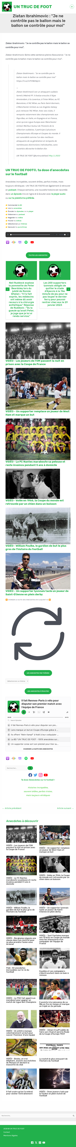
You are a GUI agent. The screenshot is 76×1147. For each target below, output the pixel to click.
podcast (12, 190)
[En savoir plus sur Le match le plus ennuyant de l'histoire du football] (54, 1047)
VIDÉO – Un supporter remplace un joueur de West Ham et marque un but (54, 850)
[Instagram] (40, 1142)
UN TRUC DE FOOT (33, 6)
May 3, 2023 (54, 155)
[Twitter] (36, 1142)
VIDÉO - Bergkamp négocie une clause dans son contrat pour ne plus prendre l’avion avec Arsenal (21, 941)
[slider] (30, 235)
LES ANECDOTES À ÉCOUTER (38, 691)
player (31, 211)
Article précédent (11, 808)
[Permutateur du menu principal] (72, 7)
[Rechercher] (30, 768)
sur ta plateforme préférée (21, 198)
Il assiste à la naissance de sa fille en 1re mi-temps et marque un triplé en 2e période (54, 1004)
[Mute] (56, 234)
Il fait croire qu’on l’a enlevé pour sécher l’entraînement (19, 1092)
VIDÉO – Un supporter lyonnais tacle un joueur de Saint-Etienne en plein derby (53, 910)
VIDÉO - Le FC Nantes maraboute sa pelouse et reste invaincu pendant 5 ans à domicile (21, 881)
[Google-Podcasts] (15, 242)
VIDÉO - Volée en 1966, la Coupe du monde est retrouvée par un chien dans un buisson (54, 877)
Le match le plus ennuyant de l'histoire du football (53, 1060)
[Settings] (67, 234)
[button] (30, 768)
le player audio (58, 194)
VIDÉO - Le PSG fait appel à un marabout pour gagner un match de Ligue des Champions (21, 1000)
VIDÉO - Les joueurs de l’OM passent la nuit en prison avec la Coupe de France (20, 847)
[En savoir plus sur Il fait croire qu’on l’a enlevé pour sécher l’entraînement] (21, 1079)
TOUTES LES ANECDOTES (38, 255)
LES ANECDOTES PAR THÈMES (38, 673)
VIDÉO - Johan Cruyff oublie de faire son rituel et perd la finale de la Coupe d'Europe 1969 (54, 1032)
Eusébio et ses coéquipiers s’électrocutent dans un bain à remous (54, 973)
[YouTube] (33, 242)
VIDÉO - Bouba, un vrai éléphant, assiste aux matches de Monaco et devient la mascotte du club (21, 1062)
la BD (20, 205)
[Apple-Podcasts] (9, 242)
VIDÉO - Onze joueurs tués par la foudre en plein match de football (53, 1093)
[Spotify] (27, 242)
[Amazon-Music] (21, 242)
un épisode (16, 194)
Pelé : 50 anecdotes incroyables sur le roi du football (17, 970)
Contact (6, 1132)
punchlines (22, 227)
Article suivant (65, 808)
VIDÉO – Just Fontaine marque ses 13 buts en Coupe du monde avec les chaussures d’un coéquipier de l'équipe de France (54, 939)
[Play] (8, 234)
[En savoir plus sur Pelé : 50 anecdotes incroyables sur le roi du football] (21, 956)
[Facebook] (32, 1142)
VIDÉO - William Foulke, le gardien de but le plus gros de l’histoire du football (20, 910)
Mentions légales (10, 1135)
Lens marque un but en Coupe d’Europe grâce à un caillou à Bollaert (43, 730)
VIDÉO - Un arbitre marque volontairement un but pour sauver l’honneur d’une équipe (20, 1033)
